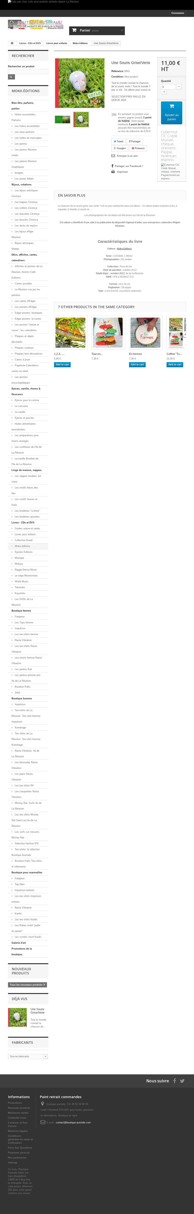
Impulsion (19, 628)
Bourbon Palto (22, 686)
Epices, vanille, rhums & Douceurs (26, 391)
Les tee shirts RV (24, 785)
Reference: (117, 71)
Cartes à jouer (22, 359)
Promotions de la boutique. (22, 951)
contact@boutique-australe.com (73, 1122)
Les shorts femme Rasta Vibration (27, 660)
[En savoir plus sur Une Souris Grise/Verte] (17, 1017)
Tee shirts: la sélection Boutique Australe (26, 852)
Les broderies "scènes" (27, 510)
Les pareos (20, 143)
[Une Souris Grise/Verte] (62, 119)
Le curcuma (21, 406)
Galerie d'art (19, 942)
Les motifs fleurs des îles (25, 490)
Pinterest (139, 148)
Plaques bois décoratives (28, 353)
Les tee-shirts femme (26, 634)
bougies (18, 172)
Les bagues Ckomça (25, 202)
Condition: (117, 76)
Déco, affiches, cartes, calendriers (24, 257)
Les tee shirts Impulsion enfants (26, 899)
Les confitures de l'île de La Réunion (26, 450)
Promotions (15, 1103)
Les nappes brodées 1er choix (26, 479)
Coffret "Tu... (174, 353)
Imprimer (122, 171)
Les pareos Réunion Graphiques (24, 164)
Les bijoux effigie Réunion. (22, 234)
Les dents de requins (26, 225)
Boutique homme (22, 698)
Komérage (20, 727)
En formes (135, 353)
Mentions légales (18, 1131)
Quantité (166, 81)
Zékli (17, 692)
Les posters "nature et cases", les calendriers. (25, 327)
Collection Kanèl (23, 540)
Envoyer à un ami (127, 155)
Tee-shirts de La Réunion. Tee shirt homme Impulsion (26, 716)
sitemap (12, 1162)
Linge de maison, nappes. (27, 470)
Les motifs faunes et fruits (24, 502)
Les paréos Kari (23, 669)
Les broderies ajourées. (27, 516)
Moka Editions (124, 248)
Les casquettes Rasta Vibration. (25, 794)
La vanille (19, 412)
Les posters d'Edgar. (25, 306)
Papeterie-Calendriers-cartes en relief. (25, 368)
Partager (135, 141)
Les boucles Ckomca (26, 219)
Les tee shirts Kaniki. (26, 919)
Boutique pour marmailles (27, 872)
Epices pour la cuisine (26, 400)
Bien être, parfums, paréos (23, 105)
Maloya (18, 563)
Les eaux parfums (24, 132)
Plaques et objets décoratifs (23, 339)
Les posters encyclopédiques (21, 380)
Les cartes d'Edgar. (25, 301)
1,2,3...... (59, 353)
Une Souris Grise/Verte (38, 1010)
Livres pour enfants (25, 534)
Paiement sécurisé (19, 1152)
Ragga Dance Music (25, 569)
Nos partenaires (17, 1157)
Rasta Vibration (23, 640)
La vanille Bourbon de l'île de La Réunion (25, 461)
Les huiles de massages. (28, 137)
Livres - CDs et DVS (23, 522)
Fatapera (19, 616)
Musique (19, 557)
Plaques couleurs (24, 347)
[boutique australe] (35, 24)
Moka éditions (22, 546)
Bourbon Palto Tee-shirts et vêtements (27, 863)
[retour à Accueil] (12, 43)
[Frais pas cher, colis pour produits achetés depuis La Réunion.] (97, 5)
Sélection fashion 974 (26, 843)
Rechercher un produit (21, 66)
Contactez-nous (17, 1117)
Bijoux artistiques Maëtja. (23, 246)
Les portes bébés (24, 178)
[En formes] (146, 333)
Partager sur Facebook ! (129, 166)
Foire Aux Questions (20, 1147)
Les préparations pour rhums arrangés (25, 438)
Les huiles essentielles (27, 126)
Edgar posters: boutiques (28, 312)
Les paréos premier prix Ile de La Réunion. (26, 678)
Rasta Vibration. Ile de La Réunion (25, 753)
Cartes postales (23, 283)
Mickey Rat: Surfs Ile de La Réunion (26, 806)
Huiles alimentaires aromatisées (24, 426)
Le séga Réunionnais (26, 575)
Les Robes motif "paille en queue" (26, 928)
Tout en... (97, 353)
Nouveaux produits (21, 971)
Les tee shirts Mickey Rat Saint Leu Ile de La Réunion (25, 820)
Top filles (19, 884)
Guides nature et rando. (27, 528)
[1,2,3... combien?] (71, 333)
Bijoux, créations (21, 184)
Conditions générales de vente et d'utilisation (20, 1139)
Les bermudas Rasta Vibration (25, 765)
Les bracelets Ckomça (26, 213)
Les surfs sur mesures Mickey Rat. (25, 834)
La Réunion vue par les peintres (26, 292)
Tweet (119, 141)
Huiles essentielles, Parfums (24, 117)
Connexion (177, 13)
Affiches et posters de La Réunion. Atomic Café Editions (27, 272)
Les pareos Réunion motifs (24, 152)
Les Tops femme (23, 622)
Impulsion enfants (24, 890)
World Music (21, 581)
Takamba (19, 587)
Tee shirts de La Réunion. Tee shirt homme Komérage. (26, 739)
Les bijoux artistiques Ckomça (25, 193)
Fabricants (22, 1042)
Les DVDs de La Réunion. (22, 602)
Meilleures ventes (18, 1112)
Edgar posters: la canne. (28, 318)
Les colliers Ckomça (25, 208)
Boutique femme (21, 610)
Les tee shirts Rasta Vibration (24, 649)
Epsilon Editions (23, 552)
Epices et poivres (24, 417)
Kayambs (19, 593)
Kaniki (18, 913)
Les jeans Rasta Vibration (22, 776)
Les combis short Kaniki (27, 936)
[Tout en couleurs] (108, 333)
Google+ (121, 148)
